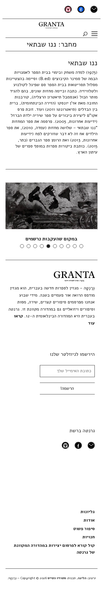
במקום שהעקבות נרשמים (51, 238)
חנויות (88, 537)
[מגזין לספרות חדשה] (51, 24)
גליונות (87, 512)
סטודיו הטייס (57, 578)
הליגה (82, 578)
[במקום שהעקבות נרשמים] (51, 206)
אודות (89, 520)
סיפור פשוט (84, 529)
